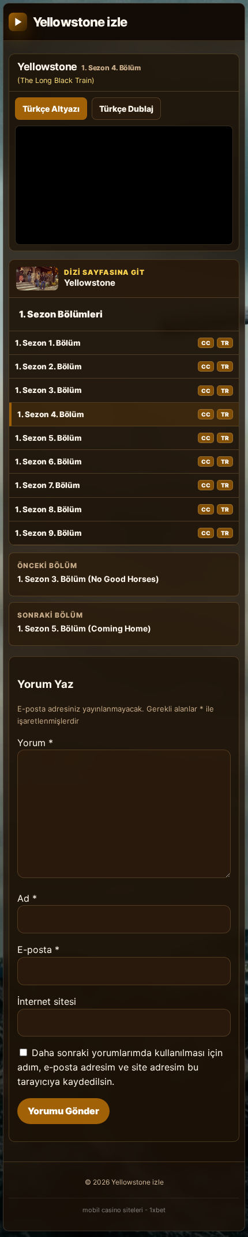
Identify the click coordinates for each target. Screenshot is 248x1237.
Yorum (35, 742)
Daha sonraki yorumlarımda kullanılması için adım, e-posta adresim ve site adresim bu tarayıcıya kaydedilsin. (120, 1067)
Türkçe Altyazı (51, 109)
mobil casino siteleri (112, 1210)
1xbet (157, 1210)
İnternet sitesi (46, 1001)
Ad (27, 898)
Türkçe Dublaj (126, 109)
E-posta (38, 949)
